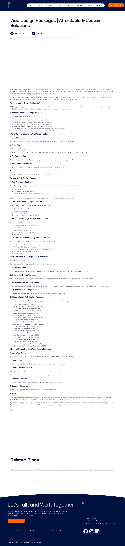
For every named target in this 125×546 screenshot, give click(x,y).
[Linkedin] (97, 531)
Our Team (49, 5)
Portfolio (70, 5)
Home (30, 5)
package (39, 301)
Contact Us (99, 5)
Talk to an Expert (116, 5)
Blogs (90, 5)
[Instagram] (91, 531)
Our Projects (80, 5)
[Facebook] (85, 531)
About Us (39, 5)
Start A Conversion (16, 521)
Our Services (59, 5)
